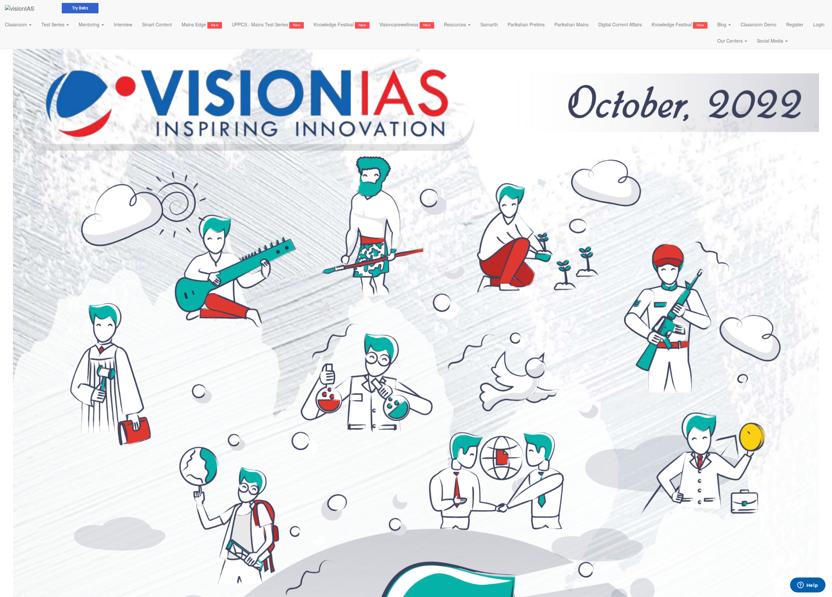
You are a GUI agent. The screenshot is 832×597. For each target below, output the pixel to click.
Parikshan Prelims (526, 24)
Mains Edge (200, 24)
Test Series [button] (53, 24)
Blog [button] (722, 24)
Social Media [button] (771, 40)
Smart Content (157, 24)
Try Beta (80, 8)
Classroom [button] (16, 24)
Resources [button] (455, 24)
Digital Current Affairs (620, 24)
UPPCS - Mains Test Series (266, 24)
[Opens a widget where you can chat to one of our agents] (808, 585)
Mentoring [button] (90, 24)
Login (819, 24)
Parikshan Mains (571, 24)
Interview (123, 24)
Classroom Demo (758, 24)
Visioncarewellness (405, 24)
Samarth (489, 24)
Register (794, 24)
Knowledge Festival (340, 24)
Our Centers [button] (730, 40)
